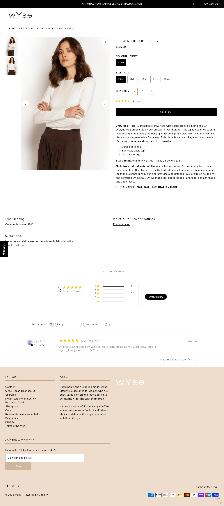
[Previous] (25, 103)
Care (8, 410)
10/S (132, 79)
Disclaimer (11, 418)
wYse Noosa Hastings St (20, 391)
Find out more (121, 224)
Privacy (9, 422)
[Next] (104, 103)
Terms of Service (15, 426)
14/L (155, 79)
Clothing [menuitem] (24, 28)
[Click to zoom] (104, 41)
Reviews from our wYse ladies (23, 414)
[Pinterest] (18, 487)
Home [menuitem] (12, 28)
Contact (10, 387)
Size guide (11, 406)
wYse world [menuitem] (64, 28)
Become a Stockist (16, 402)
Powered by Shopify (36, 495)
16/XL (167, 79)
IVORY (120, 62)
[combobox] (68, 324)
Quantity (122, 91)
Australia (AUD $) (206, 487)
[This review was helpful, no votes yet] (189, 359)
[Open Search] (194, 4)
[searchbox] (37, 324)
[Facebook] (7, 487)
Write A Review (156, 296)
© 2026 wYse (13, 495)
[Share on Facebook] (220, 47)
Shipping (10, 394)
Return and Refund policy (20, 398)
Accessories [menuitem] (43, 28)
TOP (218, 502)
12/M (144, 79)
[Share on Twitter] (220, 54)
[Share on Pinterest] (220, 62)
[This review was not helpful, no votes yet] (194, 359)
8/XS (120, 79)
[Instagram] (13, 487)
